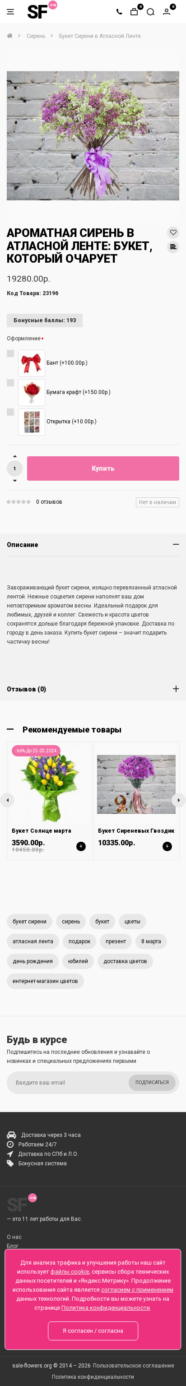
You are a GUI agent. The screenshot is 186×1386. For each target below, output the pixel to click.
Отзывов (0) (26, 689)
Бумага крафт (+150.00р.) (78, 392)
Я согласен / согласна (93, 1330)
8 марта (151, 941)
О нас (14, 1237)
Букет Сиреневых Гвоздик (136, 831)
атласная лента (33, 941)
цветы (132, 921)
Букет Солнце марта (41, 831)
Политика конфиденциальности (93, 1377)
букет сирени (29, 921)
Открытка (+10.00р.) (71, 421)
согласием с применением (137, 1289)
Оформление (24, 338)
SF (37, 12)
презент (116, 941)
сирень (71, 921)
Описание (22, 544)
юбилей (78, 961)
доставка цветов (125, 961)
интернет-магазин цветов (45, 981)
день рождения (33, 961)
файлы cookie (70, 1271)
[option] (93, 136)
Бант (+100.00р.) (66, 363)
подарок (79, 941)
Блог (13, 1246)
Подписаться (152, 1082)
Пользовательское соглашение (133, 1366)
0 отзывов (49, 502)
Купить (103, 468)
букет (102, 921)
